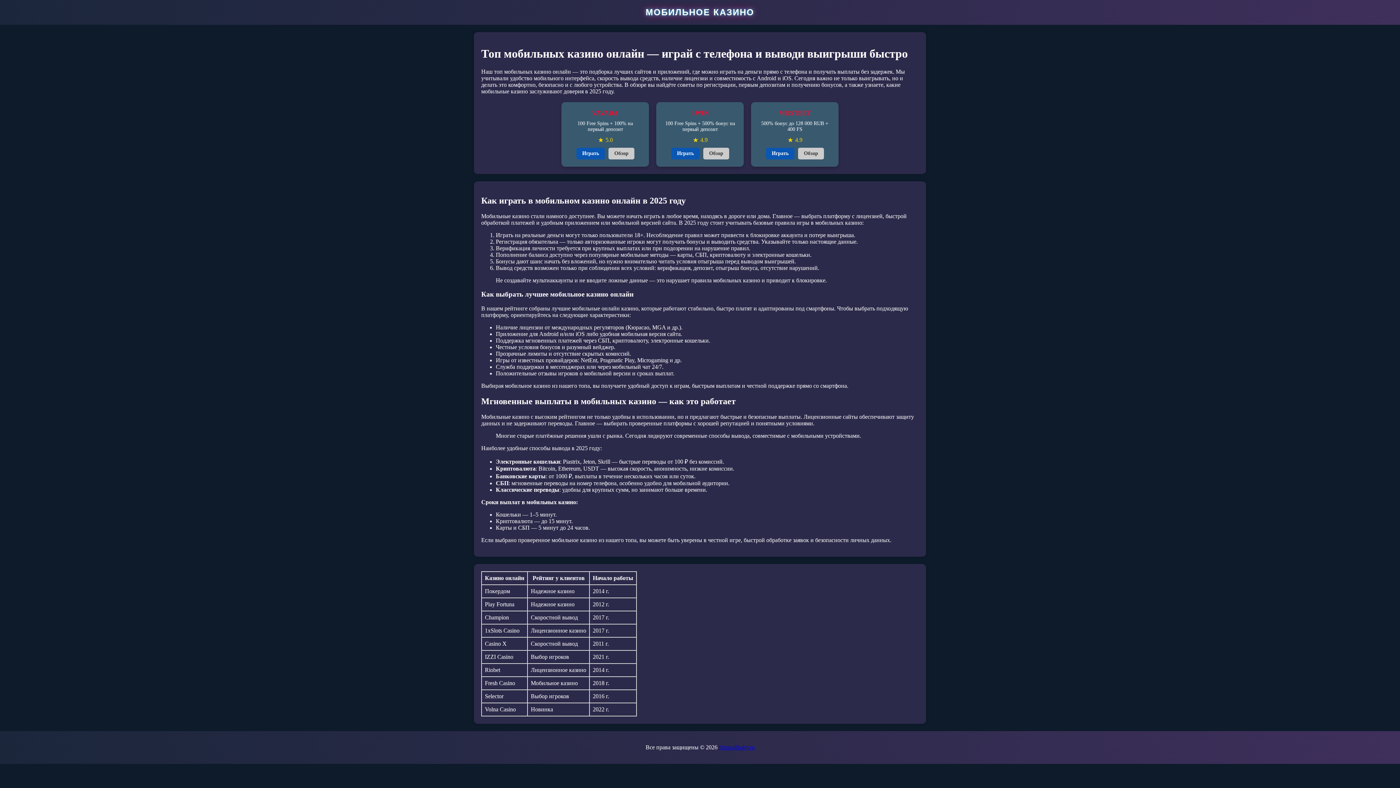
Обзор (621, 153)
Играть (590, 153)
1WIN (700, 113)
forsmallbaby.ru (737, 747)
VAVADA (605, 113)
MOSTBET (795, 113)
